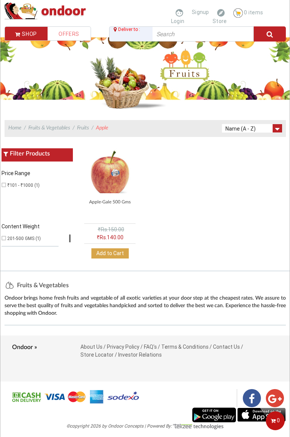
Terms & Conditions (184, 346)
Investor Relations (140, 354)
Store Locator (97, 354)
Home (15, 128)
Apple (102, 128)
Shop (28, 34)
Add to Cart (110, 253)
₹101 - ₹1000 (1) (23, 185)
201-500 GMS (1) (24, 238)
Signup (200, 12)
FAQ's (150, 346)
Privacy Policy (123, 346)
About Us (91, 346)
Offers (69, 34)
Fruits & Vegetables (49, 128)
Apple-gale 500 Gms (110, 202)
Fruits (83, 128)
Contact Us (226, 346)
